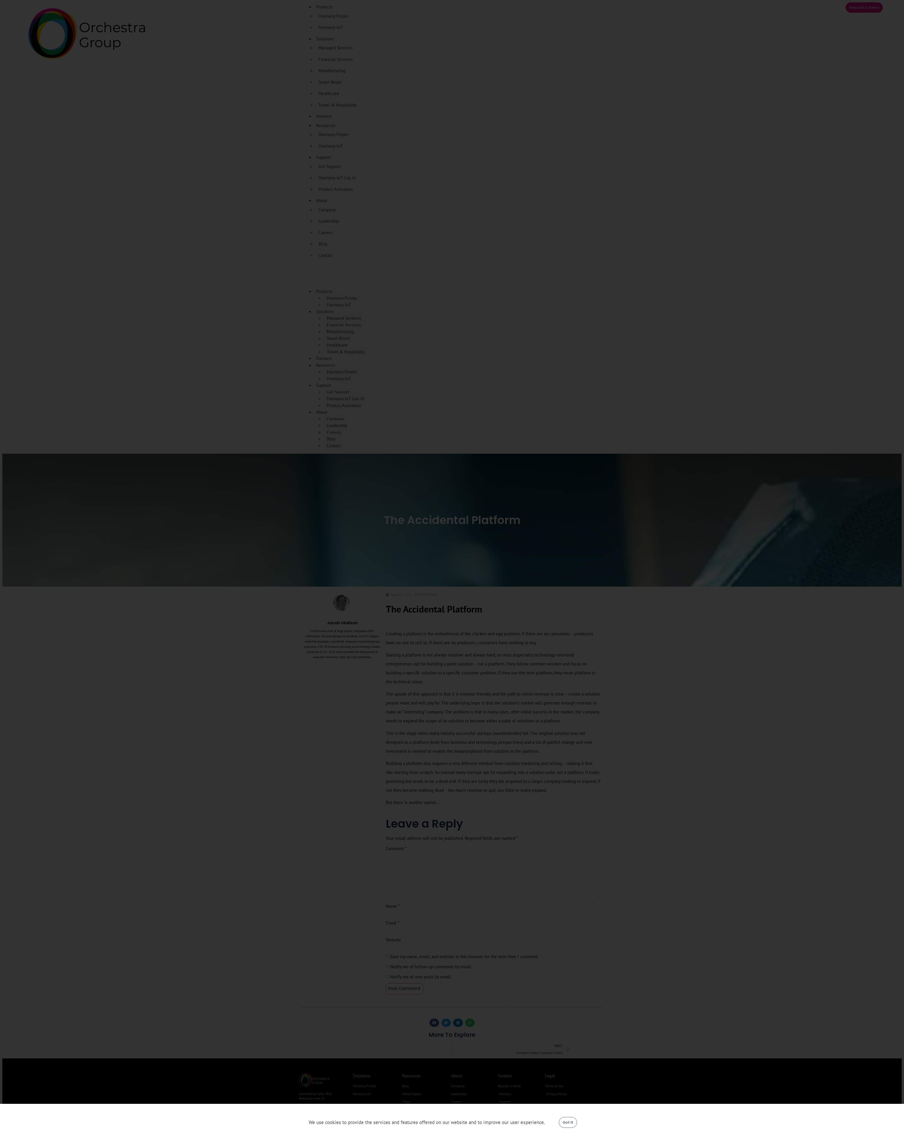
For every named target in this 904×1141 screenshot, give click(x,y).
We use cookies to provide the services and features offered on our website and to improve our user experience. (427, 1122)
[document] (452, 570)
